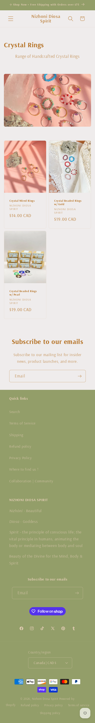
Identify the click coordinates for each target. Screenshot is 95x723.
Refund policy (20, 446)
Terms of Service (22, 423)
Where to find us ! (23, 469)
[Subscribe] (80, 376)
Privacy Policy (20, 457)
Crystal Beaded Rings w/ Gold (68, 202)
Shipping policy (50, 713)
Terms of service (78, 705)
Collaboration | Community (31, 481)
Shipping (16, 435)
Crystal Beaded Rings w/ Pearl (23, 292)
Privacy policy (53, 705)
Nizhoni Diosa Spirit (45, 699)
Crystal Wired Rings (22, 200)
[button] (11, 19)
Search (14, 411)
